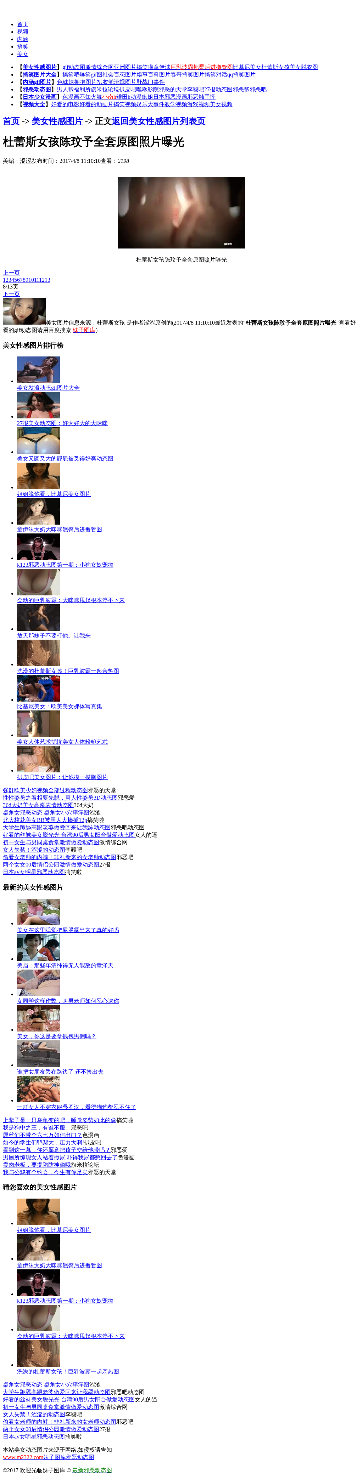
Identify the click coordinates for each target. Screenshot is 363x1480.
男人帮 (65, 89)
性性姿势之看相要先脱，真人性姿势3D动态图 (60, 798)
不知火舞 (90, 97)
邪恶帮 (241, 89)
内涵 (22, 39)
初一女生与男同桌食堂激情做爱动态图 (51, 842)
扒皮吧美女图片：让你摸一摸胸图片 (62, 777)
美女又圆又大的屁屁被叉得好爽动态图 (65, 459)
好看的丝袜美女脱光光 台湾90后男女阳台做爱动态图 (69, 835)
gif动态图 (73, 67)
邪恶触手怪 (201, 97)
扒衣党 (105, 82)
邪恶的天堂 (173, 89)
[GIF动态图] (17, 7)
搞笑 (22, 47)
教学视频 (175, 104)
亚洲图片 (125, 67)
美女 (22, 54)
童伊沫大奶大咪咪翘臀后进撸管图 (59, 529)
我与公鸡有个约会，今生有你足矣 (45, 1172)
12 (42, 280)
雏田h (123, 97)
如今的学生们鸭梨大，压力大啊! (43, 1142)
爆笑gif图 (90, 75)
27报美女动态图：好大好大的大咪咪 (62, 423)
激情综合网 (99, 67)
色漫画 (70, 97)
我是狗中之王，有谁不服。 (37, 1128)
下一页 (11, 294)
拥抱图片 (85, 82)
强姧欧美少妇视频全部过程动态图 (45, 790)
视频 (22, 32)
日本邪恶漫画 (170, 97)
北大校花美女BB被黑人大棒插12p (45, 820)
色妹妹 (65, 82)
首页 (22, 24)
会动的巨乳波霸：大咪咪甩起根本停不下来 (71, 600)
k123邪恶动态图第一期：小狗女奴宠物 (65, 565)
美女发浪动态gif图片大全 (48, 388)
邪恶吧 (258, 89)
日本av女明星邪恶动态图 (34, 872)
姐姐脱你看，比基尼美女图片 (54, 494)
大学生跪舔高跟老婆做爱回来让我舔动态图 (57, 827)
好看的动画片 (96, 104)
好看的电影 (65, 104)
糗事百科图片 (153, 75)
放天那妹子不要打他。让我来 (54, 636)
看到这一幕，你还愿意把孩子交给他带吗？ (57, 1150)
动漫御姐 (141, 97)
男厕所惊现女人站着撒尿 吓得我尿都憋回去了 (60, 1157)
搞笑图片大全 (40, 75)
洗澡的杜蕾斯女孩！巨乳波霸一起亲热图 (68, 671)
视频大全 (34, 104)
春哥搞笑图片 (188, 75)
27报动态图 (218, 89)
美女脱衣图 (304, 67)
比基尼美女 (247, 67)
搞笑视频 (124, 104)
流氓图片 (125, 82)
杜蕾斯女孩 (275, 67)
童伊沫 (162, 67)
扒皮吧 (127, 89)
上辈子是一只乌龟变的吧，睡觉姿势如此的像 (59, 1120)
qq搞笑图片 (241, 75)
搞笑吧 (70, 75)
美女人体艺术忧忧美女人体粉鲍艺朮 (62, 742)
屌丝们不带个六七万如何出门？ (42, 1135)
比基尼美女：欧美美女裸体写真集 (59, 706)
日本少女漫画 (40, 97)
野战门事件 (150, 82)
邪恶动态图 (37, 89)
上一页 (11, 273)
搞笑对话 (216, 75)
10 (31, 280)
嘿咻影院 (147, 89)
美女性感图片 (40, 67)
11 (36, 280)
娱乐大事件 (150, 104)
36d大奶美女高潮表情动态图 (38, 805)
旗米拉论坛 (105, 89)
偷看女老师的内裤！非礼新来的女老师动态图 (59, 857)
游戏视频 (198, 104)
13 (47, 280)
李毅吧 (195, 89)
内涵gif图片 (37, 82)
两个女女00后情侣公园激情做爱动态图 (51, 865)
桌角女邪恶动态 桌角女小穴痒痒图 (46, 813)
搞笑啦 (144, 67)
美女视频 (221, 104)
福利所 (82, 89)
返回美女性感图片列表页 (159, 121)
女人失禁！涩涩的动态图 (34, 850)
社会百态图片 (119, 75)
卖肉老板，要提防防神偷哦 (37, 1165)
